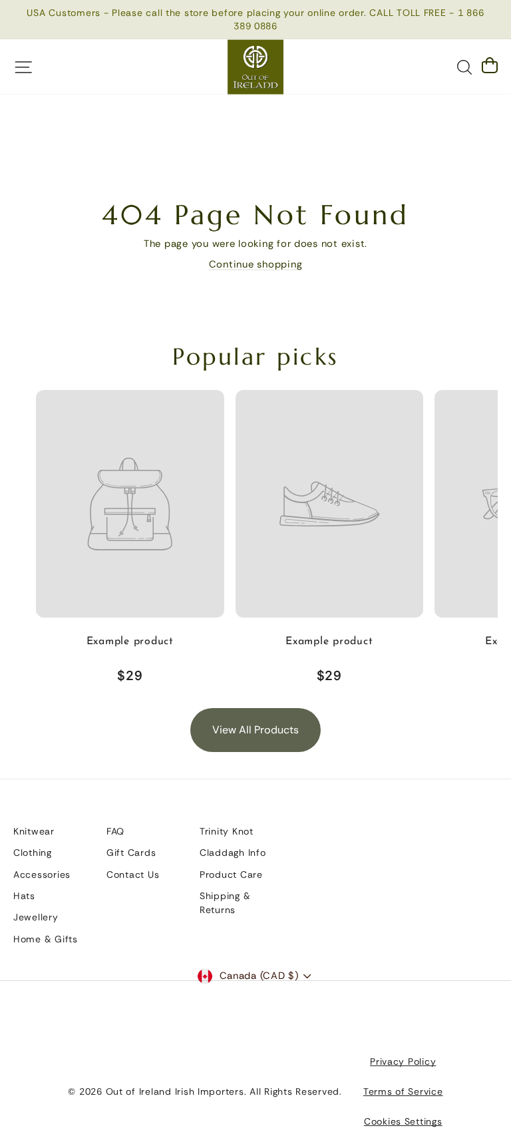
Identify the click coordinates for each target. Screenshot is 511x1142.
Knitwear (34, 831)
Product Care (231, 874)
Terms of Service (403, 1091)
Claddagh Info (233, 852)
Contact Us (132, 874)
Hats (24, 896)
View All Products (255, 730)
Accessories (42, 874)
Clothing (32, 852)
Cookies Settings (403, 1121)
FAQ (115, 831)
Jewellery (36, 917)
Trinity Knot (227, 831)
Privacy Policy (403, 1061)
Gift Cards (131, 852)
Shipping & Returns (225, 903)
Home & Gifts (45, 939)
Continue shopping (256, 264)
